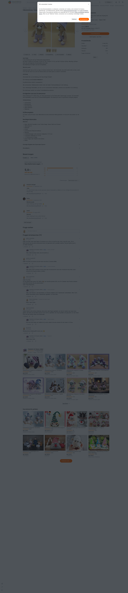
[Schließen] (88, 4)
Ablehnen (74, 19)
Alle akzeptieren (84, 19)
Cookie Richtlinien (83, 10)
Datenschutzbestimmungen (70, 10)
